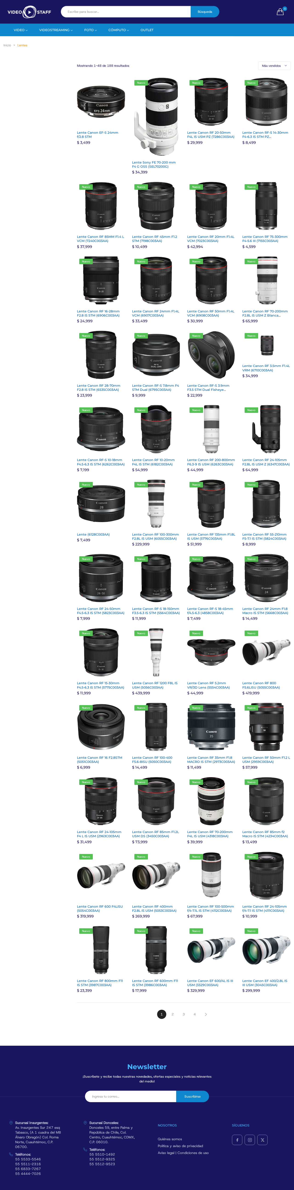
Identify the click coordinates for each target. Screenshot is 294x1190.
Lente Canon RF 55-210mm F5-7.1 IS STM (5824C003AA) (264, 536)
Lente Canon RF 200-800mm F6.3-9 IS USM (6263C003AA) (211, 462)
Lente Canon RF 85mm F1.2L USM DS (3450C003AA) (155, 834)
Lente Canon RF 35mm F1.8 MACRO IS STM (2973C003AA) (211, 760)
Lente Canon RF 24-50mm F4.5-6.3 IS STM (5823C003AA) (100, 611)
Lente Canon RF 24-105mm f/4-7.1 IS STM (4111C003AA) (264, 908)
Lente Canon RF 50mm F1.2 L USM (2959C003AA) (266, 760)
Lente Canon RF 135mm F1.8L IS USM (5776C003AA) (211, 536)
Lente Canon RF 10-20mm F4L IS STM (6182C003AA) (153, 462)
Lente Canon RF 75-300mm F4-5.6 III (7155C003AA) (265, 239)
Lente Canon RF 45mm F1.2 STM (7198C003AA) (154, 239)
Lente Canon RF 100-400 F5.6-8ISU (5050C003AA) (152, 760)
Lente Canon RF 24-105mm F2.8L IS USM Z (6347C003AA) (266, 462)
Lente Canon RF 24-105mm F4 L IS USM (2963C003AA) (99, 834)
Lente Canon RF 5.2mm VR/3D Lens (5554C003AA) (208, 685)
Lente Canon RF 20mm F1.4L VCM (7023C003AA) (210, 239)
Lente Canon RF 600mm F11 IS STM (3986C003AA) (155, 983)
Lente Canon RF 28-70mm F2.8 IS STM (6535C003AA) (98, 388)
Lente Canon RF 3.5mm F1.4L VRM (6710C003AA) (266, 368)
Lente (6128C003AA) (93, 534)
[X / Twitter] (262, 1140)
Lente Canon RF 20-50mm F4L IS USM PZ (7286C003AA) (211, 135)
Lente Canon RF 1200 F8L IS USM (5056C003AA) (155, 685)
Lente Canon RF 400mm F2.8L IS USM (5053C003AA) (154, 908)
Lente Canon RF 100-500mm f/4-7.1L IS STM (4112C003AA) (210, 908)
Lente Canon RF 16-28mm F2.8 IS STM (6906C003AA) (98, 313)
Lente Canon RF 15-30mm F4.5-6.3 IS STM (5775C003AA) (100, 685)
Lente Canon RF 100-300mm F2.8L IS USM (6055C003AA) (155, 536)
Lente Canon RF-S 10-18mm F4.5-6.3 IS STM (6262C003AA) (101, 462)
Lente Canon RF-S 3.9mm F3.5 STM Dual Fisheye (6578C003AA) (208, 390)
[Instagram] (250, 1140)
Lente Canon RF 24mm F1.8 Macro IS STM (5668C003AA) (265, 611)
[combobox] (126, 11)
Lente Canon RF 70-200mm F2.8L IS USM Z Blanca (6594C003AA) (265, 315)
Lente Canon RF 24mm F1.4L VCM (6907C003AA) (155, 313)
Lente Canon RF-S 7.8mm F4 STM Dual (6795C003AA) (155, 388)
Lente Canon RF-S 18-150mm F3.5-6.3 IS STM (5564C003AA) (156, 611)
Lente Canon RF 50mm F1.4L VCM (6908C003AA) (210, 313)
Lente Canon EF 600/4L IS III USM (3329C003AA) (210, 983)
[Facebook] (237, 1140)
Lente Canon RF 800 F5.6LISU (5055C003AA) (261, 685)
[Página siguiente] (205, 1014)
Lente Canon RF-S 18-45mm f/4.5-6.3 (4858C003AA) (210, 611)
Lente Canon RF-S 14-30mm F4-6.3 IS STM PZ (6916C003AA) (265, 137)
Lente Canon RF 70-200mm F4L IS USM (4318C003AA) (210, 834)
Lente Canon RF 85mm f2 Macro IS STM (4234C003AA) (265, 834)
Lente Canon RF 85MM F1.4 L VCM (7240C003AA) (100, 239)
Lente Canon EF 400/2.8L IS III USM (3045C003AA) (264, 983)
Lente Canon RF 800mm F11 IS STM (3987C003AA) (100, 983)
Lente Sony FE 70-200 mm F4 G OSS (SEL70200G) (154, 164)
